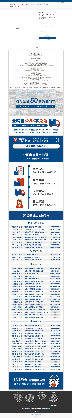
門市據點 (11, 4)
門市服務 (15, 4)
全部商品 (11, 6)
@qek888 (55, 399)
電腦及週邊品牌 (33, 4)
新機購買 (23, 4)
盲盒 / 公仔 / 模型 (44, 4)
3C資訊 (15, 6)
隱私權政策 (50, 400)
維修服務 (19, 4)
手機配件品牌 (28, 4)
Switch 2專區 (39, 4)
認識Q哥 (19, 6)
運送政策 (40, 414)
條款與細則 (57, 400)
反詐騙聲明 (53, 400)
